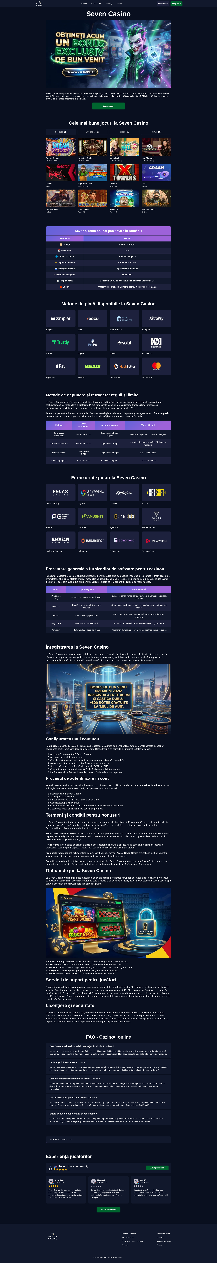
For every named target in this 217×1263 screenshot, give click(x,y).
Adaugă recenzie (157, 1168)
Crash (122, 132)
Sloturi (154, 132)
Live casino (91, 132)
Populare (59, 132)
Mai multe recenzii (108, 1209)
